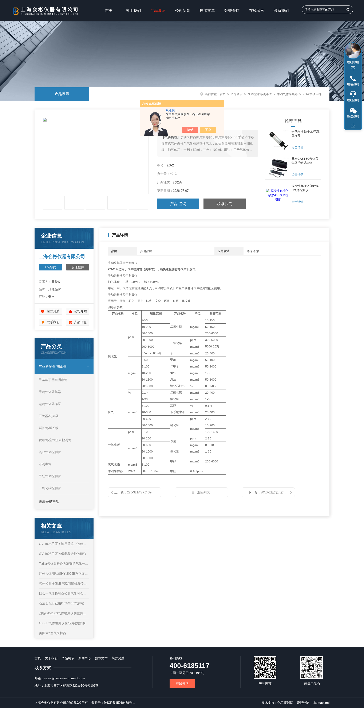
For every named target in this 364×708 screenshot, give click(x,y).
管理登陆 (303, 702)
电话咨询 (353, 84)
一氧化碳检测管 (50, 488)
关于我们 (133, 10)
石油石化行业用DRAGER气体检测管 (64, 603)
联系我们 (281, 10)
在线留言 (256, 10)
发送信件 (77, 267)
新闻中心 (84, 658)
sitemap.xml (321, 702)
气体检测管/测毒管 (260, 94)
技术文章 (207, 10)
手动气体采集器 (287, 94)
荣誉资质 (232, 10)
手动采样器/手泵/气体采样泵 (306, 133)
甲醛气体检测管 (50, 476)
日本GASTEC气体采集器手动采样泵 (305, 161)
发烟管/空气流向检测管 (55, 440)
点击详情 (297, 147)
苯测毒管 (45, 464)
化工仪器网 (285, 702)
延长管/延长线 (49, 428)
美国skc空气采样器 (52, 633)
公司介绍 (80, 311)
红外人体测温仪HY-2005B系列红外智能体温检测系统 (64, 573)
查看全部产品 (49, 502)
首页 (108, 10)
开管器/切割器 (49, 416)
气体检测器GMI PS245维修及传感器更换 (64, 583)
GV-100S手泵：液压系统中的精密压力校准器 (64, 544)
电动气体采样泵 (50, 404)
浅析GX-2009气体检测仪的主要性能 (64, 613)
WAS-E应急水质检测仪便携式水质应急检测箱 (293, 492)
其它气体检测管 (50, 452)
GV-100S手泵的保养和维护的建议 (62, 553)
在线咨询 (182, 683)
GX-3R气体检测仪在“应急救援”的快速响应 (64, 623)
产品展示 (158, 10)
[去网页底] (353, 125)
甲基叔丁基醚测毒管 (53, 380)
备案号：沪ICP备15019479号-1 (113, 702)
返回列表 (203, 492)
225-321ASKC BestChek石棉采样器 (152, 492)
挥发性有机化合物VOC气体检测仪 (305, 188)
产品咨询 (178, 203)
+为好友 (50, 267)
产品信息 (80, 322)
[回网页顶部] (353, 69)
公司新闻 (182, 10)
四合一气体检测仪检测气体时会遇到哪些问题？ (64, 593)
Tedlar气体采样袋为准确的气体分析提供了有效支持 (64, 563)
